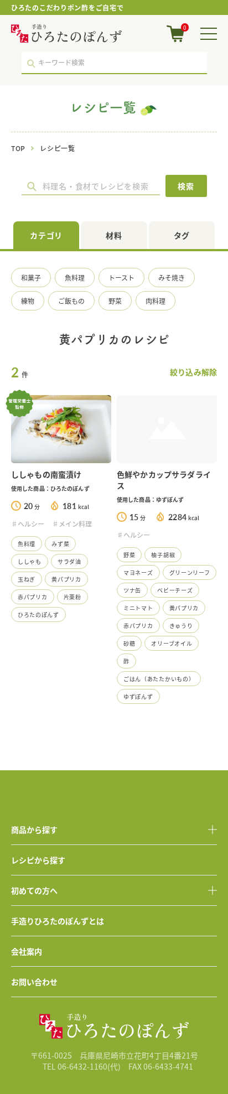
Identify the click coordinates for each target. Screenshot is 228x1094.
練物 (27, 300)
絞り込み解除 (193, 371)
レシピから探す (38, 859)
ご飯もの (71, 300)
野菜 (115, 300)
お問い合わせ (34, 981)
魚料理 (75, 277)
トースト (121, 277)
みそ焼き (171, 277)
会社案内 (26, 951)
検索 (186, 185)
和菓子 (31, 277)
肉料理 (155, 300)
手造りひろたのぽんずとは (57, 920)
